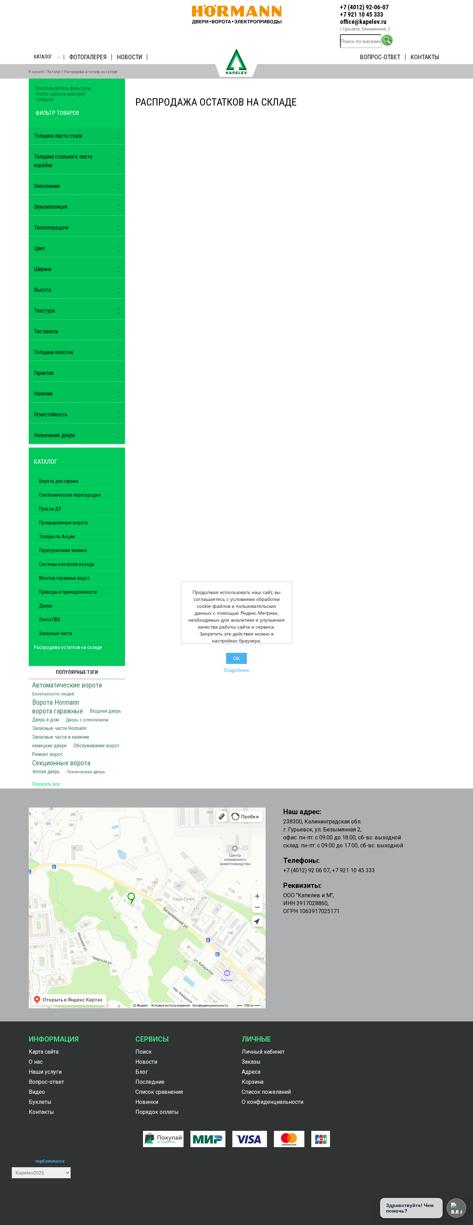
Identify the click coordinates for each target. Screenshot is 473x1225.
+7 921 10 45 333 (361, 14)
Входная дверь (105, 711)
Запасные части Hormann (59, 728)
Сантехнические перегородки (69, 495)
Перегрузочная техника (63, 550)
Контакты (425, 57)
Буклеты (40, 1102)
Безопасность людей (53, 693)
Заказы (251, 1062)
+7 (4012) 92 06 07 (306, 870)
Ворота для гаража (58, 481)
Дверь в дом (45, 720)
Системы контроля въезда (66, 564)
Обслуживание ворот (96, 745)
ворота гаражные (57, 711)
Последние (149, 1082)
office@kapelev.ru (363, 21)
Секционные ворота (61, 763)
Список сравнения (159, 1092)
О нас (36, 1062)
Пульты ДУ (50, 509)
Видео (37, 1092)
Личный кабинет (263, 1051)
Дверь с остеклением (87, 719)
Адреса (251, 1072)
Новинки (146, 1102)
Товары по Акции (57, 536)
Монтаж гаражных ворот (64, 578)
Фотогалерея (88, 57)
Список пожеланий (266, 1092)
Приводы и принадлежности (68, 592)
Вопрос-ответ (380, 57)
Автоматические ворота (67, 685)
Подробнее (236, 670)
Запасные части (55, 633)
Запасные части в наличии (60, 737)
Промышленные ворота (63, 522)
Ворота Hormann (55, 702)
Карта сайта (44, 1051)
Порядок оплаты (157, 1112)
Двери (45, 606)
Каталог (43, 57)
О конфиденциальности (272, 1102)
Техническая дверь (86, 771)
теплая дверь (46, 772)
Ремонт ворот (47, 754)
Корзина (253, 1082)
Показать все (46, 784)
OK (236, 658)
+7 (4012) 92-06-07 (364, 7)
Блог (141, 1072)
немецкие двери (49, 746)
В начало (36, 72)
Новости (129, 57)
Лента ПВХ (49, 619)
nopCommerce (50, 1161)
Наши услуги (45, 1072)
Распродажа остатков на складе (68, 647)
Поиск (143, 1051)
